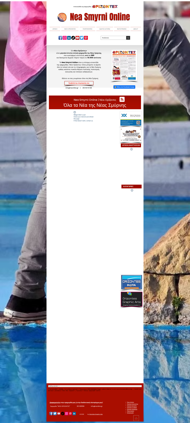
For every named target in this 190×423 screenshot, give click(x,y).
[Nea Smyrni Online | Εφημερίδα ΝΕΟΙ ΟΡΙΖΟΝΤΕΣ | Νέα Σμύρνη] (60, 38)
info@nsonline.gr (96, 406)
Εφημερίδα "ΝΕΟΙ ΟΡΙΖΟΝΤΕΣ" (60, 406)
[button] (70, 29)
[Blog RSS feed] (122, 99)
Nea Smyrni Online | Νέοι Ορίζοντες (95, 100)
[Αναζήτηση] (128, 38)
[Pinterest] (86, 38)
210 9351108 (80, 406)
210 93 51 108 (87, 88)
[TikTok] (73, 38)
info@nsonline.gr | (74, 88)
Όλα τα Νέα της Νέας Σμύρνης (95, 105)
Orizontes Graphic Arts (96, 414)
